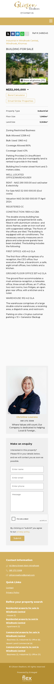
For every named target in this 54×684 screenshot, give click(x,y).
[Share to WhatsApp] (22, 34)
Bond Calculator (16, 95)
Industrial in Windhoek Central (22, 40)
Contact (10, 588)
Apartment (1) (13, 626)
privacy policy (23, 532)
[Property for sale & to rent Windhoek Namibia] (27, 6)
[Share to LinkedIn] (17, 34)
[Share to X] (8, 34)
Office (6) (36, 640)
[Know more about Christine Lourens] (27, 400)
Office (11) (36, 654)
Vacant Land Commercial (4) (19, 643)
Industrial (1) (25, 640)
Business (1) (12, 640)
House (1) (11, 615)
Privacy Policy (12, 592)
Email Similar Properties (20, 101)
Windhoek (11, 43)
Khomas (22, 43)
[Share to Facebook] (13, 34)
